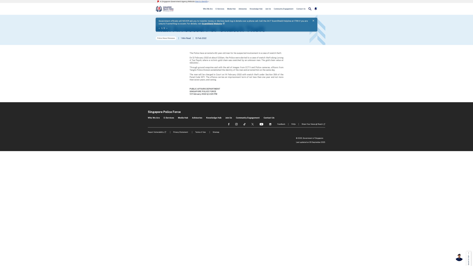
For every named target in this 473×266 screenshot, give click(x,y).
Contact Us (300, 9)
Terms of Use (200, 132)
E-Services (220, 9)
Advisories (243, 9)
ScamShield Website (212, 24)
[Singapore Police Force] (164, 9)
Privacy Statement (180, 132)
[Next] (167, 28)
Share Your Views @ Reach (312, 124)
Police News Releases (166, 38)
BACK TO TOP (468, 260)
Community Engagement (283, 9)
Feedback (281, 124)
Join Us (268, 9)
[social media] (228, 124)
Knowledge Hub (256, 9)
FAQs (293, 124)
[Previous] (159, 28)
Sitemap (216, 132)
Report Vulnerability (156, 132)
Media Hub (231, 9)
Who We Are (208, 9)
